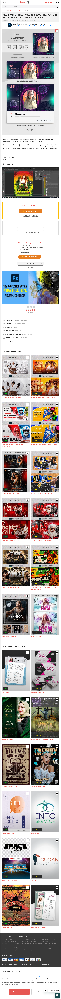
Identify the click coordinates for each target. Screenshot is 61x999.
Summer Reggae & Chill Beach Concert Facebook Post (43, 588)
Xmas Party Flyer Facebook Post (41, 540)
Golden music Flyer (8, 833)
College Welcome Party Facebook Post (44, 493)
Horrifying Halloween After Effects (42, 740)
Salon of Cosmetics (37, 693)
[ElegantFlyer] (25, 2)
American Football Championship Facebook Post (12, 445)
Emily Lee (14, 327)
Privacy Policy (15, 984)
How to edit (23, 337)
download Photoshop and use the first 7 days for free (35, 26)
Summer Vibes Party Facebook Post (43, 397)
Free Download (30, 229)
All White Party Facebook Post (11, 397)
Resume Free (6, 693)
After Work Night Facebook (10, 493)
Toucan (33, 880)
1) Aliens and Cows (8, 157)
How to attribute (27, 334)
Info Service (35, 833)
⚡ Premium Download (30, 211)
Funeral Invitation (7, 740)
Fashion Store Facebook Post (11, 636)
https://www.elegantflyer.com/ (37, 976)
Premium (49, 2)
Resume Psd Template (38, 927)
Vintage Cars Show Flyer (9, 786)
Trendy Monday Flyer (38, 786)
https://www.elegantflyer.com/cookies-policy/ (25, 982)
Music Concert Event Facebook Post (13, 587)
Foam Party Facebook (38, 636)
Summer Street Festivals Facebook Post (44, 444)
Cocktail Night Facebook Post (11, 540)
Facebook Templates (20, 320)
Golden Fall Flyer (7, 927)
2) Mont (4, 159)
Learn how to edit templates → (30, 269)
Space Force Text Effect (9, 880)
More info (18, 330)
